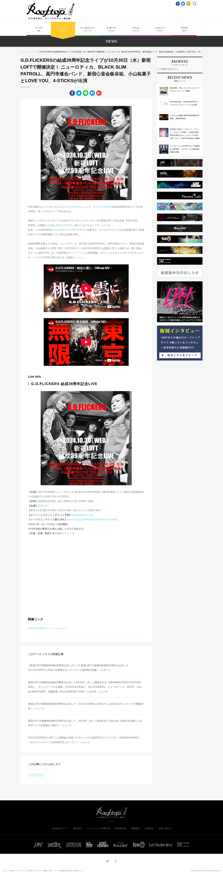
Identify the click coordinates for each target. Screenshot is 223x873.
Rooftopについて (60, 828)
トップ (38, 29)
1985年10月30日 (64, 225)
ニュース (63, 29)
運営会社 (77, 828)
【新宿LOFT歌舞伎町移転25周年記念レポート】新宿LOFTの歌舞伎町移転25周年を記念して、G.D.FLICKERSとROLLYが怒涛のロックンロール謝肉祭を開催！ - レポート (79, 667)
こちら (77, 257)
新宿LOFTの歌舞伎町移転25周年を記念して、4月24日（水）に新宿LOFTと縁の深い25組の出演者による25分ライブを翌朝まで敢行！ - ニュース (85, 723)
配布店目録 (120, 828)
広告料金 (149, 828)
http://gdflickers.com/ (83, 515)
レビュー (160, 29)
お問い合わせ (164, 828)
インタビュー (87, 29)
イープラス (77, 253)
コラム (136, 29)
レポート (111, 29)
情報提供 (135, 828)
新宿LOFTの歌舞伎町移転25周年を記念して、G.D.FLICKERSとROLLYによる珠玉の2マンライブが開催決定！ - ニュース (85, 706)
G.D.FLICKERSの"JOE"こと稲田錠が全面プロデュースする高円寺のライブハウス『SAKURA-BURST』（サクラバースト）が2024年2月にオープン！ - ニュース (85, 739)
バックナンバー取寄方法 (98, 828)
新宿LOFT (50, 211)
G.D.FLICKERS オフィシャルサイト (48, 628)
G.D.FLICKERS (102, 207)
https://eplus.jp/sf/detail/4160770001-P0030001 (92, 519)
